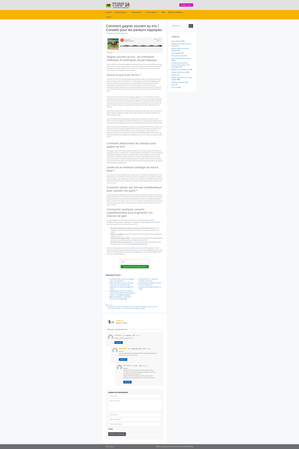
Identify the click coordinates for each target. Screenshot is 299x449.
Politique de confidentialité (183, 446)
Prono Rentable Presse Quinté (180, 58)
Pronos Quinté (151, 12)
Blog (163, 12)
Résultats (174, 75)
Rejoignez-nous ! (186, 5)
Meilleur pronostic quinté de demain (166, 446)
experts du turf (150, 222)
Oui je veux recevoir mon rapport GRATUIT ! (135, 266)
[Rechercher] (191, 26)
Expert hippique (176, 41)
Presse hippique (176, 53)
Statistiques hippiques (178, 82)
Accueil (108, 12)
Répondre (118, 342)
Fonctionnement (120, 12)
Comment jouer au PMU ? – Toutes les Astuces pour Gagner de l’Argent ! (126, 308)
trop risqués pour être (135, 244)
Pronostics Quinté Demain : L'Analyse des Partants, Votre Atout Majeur (180, 65)
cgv (192, 446)
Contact (109, 17)
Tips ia (173, 85)
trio (117, 99)
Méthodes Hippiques (175, 12)
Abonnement (136, 12)
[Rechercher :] (180, 26)
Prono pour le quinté (177, 56)
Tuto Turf (110, 305)
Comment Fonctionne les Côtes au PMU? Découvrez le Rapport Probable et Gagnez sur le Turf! (132, 306)
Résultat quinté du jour (178, 72)
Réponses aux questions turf (180, 69)
